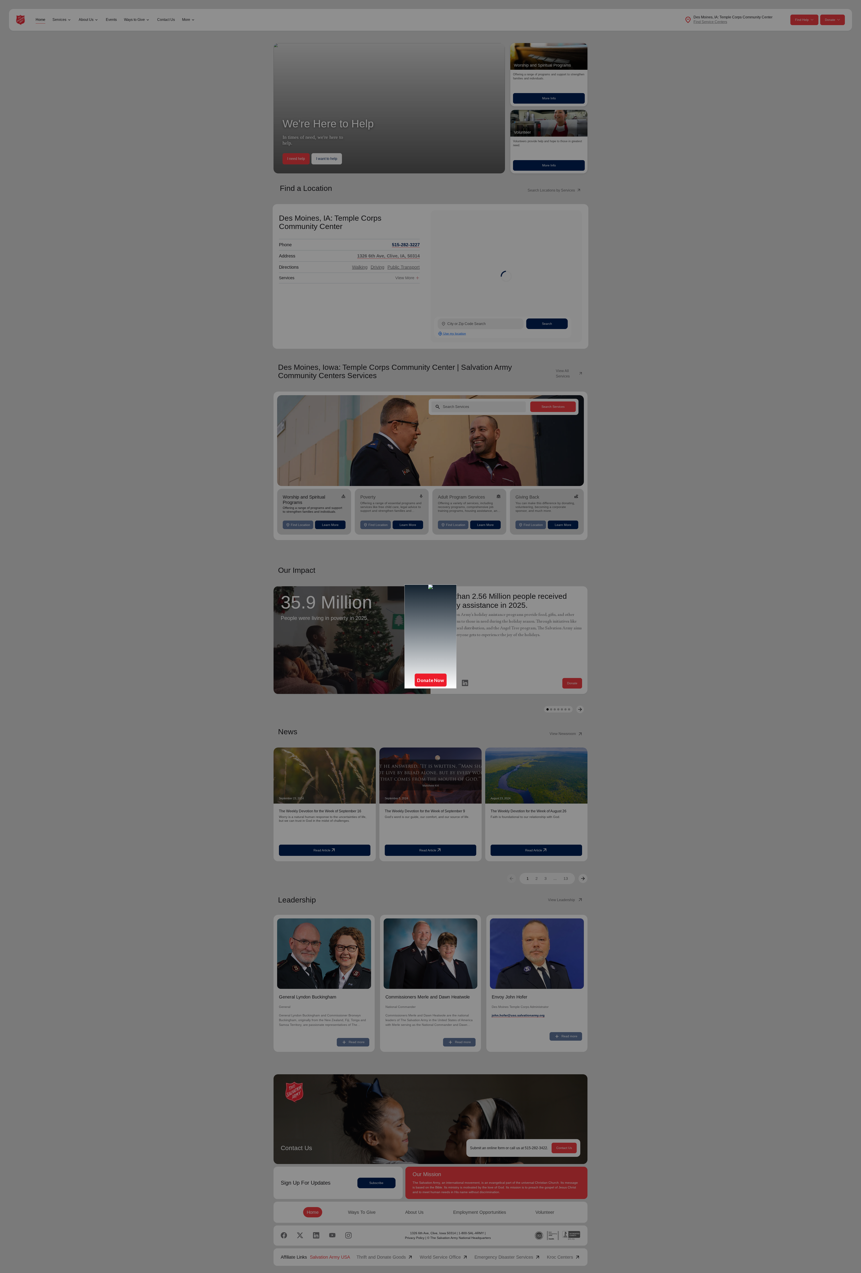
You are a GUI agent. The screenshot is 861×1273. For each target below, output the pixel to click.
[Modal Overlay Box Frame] (430, 636)
